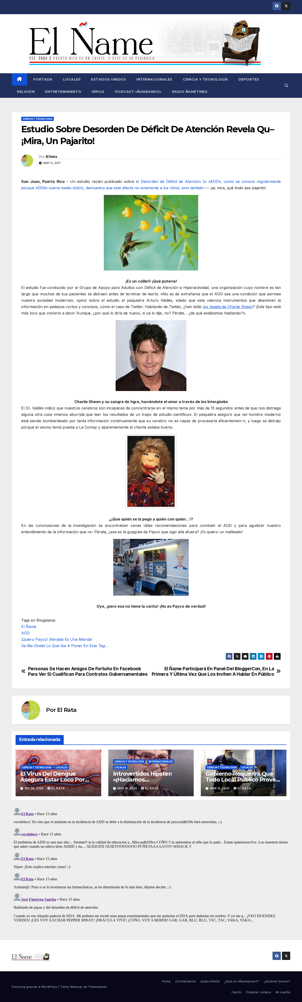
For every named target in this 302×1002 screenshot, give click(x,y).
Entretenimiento (63, 92)
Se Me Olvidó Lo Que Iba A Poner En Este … (64, 645)
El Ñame (28, 626)
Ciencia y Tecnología (205, 79)
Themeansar (97, 987)
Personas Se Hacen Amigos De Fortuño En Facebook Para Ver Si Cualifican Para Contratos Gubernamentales (88, 671)
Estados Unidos (108, 79)
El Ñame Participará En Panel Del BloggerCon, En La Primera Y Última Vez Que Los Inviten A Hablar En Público (213, 671)
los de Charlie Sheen (228, 306)
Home (166, 981)
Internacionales (154, 79)
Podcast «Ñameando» (138, 92)
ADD (25, 633)
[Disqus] (151, 865)
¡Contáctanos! (185, 981)
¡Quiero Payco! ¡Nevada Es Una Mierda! (56, 639)
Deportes (249, 79)
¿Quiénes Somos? (277, 981)
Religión (26, 92)
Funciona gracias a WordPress (35, 987)
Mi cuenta (283, 992)
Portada (42, 79)
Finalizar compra (258, 992)
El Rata (51, 157)
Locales (72, 79)
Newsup (76, 987)
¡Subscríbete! (210, 981)
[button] (286, 85)
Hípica (98, 92)
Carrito (236, 992)
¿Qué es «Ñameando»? (241, 981)
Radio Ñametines (190, 92)
